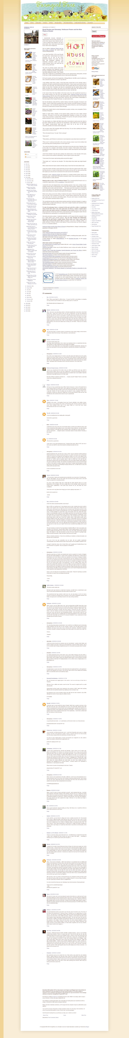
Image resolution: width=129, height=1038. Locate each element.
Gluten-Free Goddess (96, 241)
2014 (27, 169)
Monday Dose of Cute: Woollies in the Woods (32, 214)
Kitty (48, 329)
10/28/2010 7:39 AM (54, 400)
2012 (27, 173)
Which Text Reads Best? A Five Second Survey (31, 137)
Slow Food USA (95, 222)
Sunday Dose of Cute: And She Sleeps (31, 235)
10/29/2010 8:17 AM (57, 748)
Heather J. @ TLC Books (52, 832)
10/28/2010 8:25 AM (55, 413)
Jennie (48, 475)
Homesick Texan (95, 243)
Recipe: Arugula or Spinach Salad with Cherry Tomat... (31, 260)
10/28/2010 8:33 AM (52, 438)
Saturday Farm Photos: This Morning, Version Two (32, 191)
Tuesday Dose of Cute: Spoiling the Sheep (31, 206)
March (28, 297)
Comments (28, 157)
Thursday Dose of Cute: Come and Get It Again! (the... (32, 246)
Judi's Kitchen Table (96, 245)
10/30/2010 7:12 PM (63, 832)
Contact (45, 22)
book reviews (49, 289)
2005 (27, 310)
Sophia (48, 816)
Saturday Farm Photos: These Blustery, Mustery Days (31, 220)
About (31, 22)
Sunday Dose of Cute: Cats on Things (31, 217)
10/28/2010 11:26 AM (57, 623)
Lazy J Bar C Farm (96, 208)
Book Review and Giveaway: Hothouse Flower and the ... (32, 200)
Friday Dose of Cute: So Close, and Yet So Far (32, 224)
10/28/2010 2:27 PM (62, 678)
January (29, 301)
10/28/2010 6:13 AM (57, 353)
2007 (27, 307)
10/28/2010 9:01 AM (57, 451)
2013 (27, 171)
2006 (27, 309)
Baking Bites (94, 232)
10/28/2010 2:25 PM (57, 666)
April (28, 295)
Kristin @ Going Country (52, 368)
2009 (27, 303)
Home (26, 22)
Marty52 (48, 703)
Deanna (48, 339)
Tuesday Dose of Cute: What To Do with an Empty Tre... (31, 276)
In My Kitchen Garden (80, 22)
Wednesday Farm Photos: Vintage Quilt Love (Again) (32, 250)
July (28, 289)
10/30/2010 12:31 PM (55, 816)
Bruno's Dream (95, 234)
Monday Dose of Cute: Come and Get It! (31, 254)
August (28, 287)
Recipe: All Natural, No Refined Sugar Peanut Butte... (32, 210)
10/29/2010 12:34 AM (56, 730)
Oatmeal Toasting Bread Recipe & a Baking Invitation (34, 130)
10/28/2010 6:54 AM (63, 368)
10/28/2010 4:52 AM (54, 310)
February (29, 299)
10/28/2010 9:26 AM (54, 475)
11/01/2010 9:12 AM (54, 894)
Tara (48, 501)
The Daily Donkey (68, 22)
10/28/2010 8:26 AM (53, 424)
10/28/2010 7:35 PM (57, 718)
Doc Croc (49, 930)
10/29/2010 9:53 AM (55, 790)
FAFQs (51, 22)
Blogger (87, 1026)
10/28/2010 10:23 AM (57, 552)
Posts (27, 154)
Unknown (49, 603)
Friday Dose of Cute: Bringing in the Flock (31, 283)
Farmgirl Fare (55, 996)
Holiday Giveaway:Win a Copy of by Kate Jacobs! (34, 122)
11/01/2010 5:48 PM (56, 930)
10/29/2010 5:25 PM (53, 805)
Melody (48, 844)
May (28, 293)
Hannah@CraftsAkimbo (52, 678)
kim (47, 805)
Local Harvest (95, 210)
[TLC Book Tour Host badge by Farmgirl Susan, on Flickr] (48, 278)
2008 (27, 305)
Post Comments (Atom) (53, 1017)
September (29, 286)
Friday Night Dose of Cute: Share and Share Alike (31, 195)
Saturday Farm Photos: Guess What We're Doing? (31, 265)
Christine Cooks (95, 236)
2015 (27, 167)
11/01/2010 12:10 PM (55, 909)
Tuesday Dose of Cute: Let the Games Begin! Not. (32, 232)
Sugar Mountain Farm (96, 226)
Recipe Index (58, 22)
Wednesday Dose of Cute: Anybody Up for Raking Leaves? (32, 227)
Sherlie (48, 310)
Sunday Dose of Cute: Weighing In (31, 280)
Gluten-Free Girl (95, 240)
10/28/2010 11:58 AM (56, 641)
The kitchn (94, 256)
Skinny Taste (94, 254)
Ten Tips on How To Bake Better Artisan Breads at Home (102, 187)
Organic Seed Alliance (96, 220)
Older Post (83, 1015)
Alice (48, 400)
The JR (48, 413)
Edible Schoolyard (95, 205)
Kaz (48, 297)
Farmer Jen (49, 730)
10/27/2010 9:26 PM (53, 297)
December (29, 178)
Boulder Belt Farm (95, 198)
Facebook (90, 22)
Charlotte (49, 952)
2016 (27, 165)
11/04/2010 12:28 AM (56, 952)
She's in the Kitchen (96, 250)
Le (47, 438)
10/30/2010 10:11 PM (55, 844)
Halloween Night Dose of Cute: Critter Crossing (32, 185)
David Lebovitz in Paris (96, 238)
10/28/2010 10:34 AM (58, 585)
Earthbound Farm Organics (97, 203)
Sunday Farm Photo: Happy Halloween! (31, 188)
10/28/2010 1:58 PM (56, 652)
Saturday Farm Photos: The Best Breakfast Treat (31, 239)
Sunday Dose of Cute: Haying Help (31, 257)
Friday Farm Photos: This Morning (31, 243)
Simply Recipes (95, 252)
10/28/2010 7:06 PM (55, 703)
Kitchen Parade (95, 249)
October (29, 182)
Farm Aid (93, 206)
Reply (48, 305)
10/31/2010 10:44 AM (56, 859)
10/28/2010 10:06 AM (53, 501)
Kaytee (48, 384)
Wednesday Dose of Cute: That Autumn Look (31, 272)
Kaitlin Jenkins (50, 585)
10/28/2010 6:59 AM (54, 384)
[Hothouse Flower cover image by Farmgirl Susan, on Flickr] (75, 54)
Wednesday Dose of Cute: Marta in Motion (32, 203)
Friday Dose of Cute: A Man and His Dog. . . (32, 269)
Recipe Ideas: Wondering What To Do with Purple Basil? (34, 112)
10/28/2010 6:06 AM (55, 339)
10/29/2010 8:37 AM (57, 774)
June (28, 291)
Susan (48, 894)
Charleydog (49, 748)
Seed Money (94, 224)
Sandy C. (49, 909)
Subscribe (38, 22)
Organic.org (94, 218)
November (29, 180)
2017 (27, 164)
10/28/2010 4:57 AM (53, 329)
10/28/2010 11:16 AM (56, 603)
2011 (27, 175)
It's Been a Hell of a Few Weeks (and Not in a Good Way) (34, 144)
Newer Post (45, 1015)
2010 (27, 177)
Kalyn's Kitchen (95, 247)
